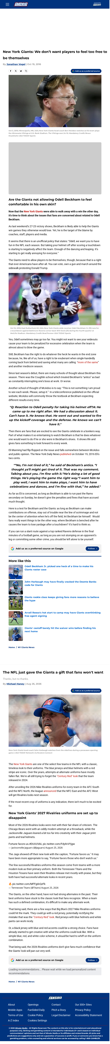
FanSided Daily (36, 1009)
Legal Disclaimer (61, 1015)
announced (50, 790)
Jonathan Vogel (16, 64)
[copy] (26, 71)
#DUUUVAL (35, 843)
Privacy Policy (83, 1009)
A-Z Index (13, 1020)
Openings (33, 1004)
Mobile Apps (15, 1009)
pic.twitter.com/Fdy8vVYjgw (59, 843)
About (11, 1004)
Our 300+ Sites (83, 1004)
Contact (56, 1004)
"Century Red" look (67, 776)
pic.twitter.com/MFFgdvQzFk (28, 883)
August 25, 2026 (54, 847)
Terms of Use (15, 1015)
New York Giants (23, 764)
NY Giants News (26, 647)
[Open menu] (7, 4)
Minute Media (21, 1028)
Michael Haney (15, 684)
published (65, 454)
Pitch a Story (59, 1009)
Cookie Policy (35, 1015)
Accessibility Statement (88, 1015)
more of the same (88, 362)
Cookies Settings (37, 1020)
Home (12, 647)
